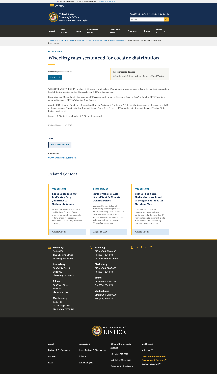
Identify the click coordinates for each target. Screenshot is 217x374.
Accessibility (85, 344)
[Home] (68, 22)
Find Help (153, 14)
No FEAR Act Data (119, 354)
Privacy (82, 356)
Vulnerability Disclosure (122, 366)
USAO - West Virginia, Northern (62, 158)
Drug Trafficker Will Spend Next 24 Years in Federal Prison (107, 197)
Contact (150, 364)
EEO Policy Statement (121, 360)
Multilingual (147, 344)
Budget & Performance (59, 350)
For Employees (86, 362)
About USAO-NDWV (138, 14)
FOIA (50, 362)
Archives (52, 356)
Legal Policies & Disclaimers (92, 350)
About (51, 344)
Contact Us (164, 14)
